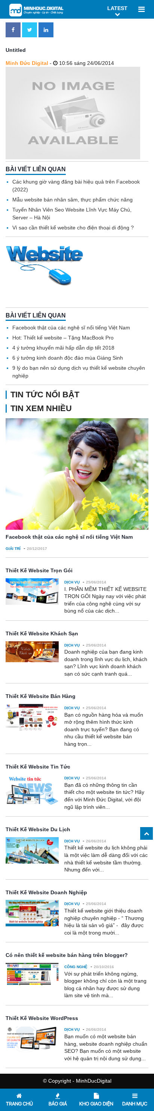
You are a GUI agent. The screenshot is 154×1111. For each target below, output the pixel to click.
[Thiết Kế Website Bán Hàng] (32, 717)
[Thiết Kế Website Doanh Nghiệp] (32, 913)
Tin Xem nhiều (41, 408)
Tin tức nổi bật (44, 394)
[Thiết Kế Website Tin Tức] (32, 789)
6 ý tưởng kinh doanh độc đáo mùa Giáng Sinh (67, 358)
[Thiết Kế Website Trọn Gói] (32, 591)
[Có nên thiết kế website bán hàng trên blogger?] (32, 974)
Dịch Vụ (72, 582)
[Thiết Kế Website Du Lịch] (32, 850)
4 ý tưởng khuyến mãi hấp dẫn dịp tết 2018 (63, 348)
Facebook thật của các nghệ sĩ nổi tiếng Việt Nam (71, 328)
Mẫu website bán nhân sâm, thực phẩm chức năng (72, 200)
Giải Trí (13, 549)
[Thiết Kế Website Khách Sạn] (32, 652)
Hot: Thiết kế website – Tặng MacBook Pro (63, 338)
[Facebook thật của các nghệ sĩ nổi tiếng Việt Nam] (77, 474)
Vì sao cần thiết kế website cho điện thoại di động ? (73, 228)
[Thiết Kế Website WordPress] (32, 1039)
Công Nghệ (75, 967)
